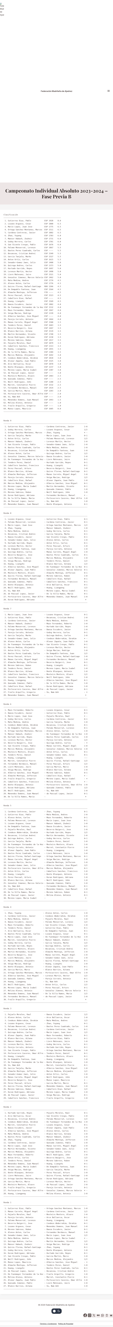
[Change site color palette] (56, 1311)
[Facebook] (85, 1316)
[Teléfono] (107, 1316)
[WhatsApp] (102, 1316)
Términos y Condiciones (48, 1324)
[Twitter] (94, 1316)
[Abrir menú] (109, 91)
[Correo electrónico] (111, 1316)
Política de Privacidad (65, 1324)
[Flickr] (98, 1316)
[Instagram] (89, 1316)
